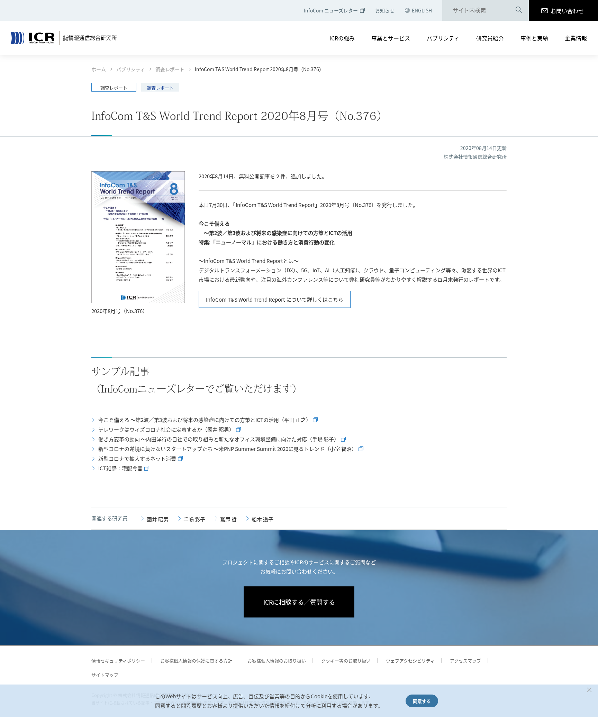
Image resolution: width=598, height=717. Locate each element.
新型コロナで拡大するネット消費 (137, 458)
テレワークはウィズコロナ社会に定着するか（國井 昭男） (166, 429)
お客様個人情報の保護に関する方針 (196, 660)
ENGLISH (422, 10)
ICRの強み (342, 38)
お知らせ (385, 10)
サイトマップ (104, 674)
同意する (422, 701)
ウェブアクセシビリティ (410, 660)
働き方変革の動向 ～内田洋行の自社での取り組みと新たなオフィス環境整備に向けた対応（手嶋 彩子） (218, 439)
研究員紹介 (490, 38)
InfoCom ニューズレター (331, 10)
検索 (519, 11)
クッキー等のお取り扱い (346, 660)
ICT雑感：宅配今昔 (120, 468)
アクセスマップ (465, 660)
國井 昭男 (158, 519)
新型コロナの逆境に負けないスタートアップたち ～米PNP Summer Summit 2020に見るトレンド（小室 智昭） (227, 448)
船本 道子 (262, 519)
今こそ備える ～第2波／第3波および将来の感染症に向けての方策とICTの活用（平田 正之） (204, 419)
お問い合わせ (567, 11)
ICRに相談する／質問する (299, 601)
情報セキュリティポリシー (118, 660)
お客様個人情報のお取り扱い (276, 660)
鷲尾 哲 (228, 519)
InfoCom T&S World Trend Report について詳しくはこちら (274, 299)
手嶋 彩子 (194, 519)
